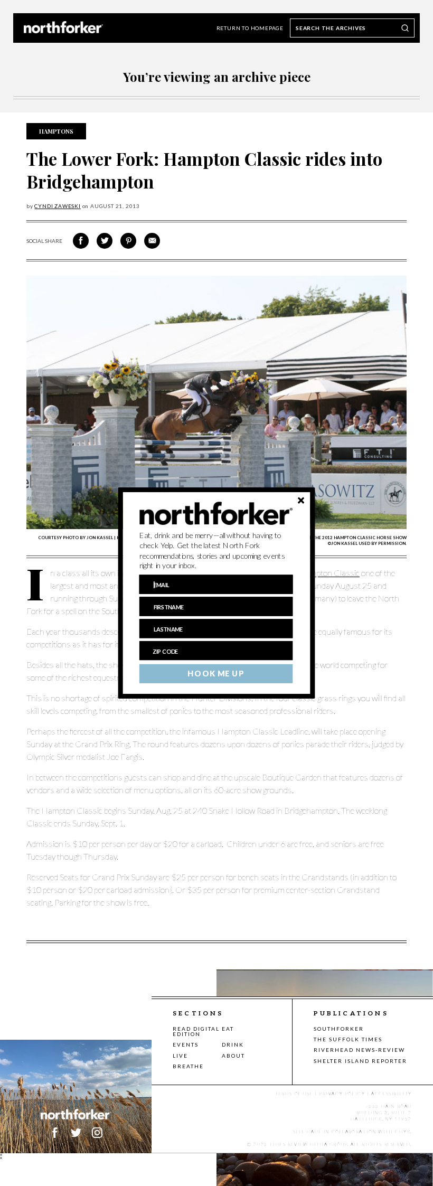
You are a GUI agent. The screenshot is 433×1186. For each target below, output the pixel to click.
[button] (216, 551)
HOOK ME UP (215, 674)
